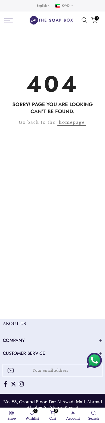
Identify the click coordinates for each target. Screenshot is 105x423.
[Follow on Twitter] (13, 384)
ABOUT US (14, 323)
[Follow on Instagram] (21, 384)
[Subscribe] (92, 370)
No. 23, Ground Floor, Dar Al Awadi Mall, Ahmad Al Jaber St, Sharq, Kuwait (52, 404)
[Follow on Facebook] (5, 384)
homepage (72, 122)
